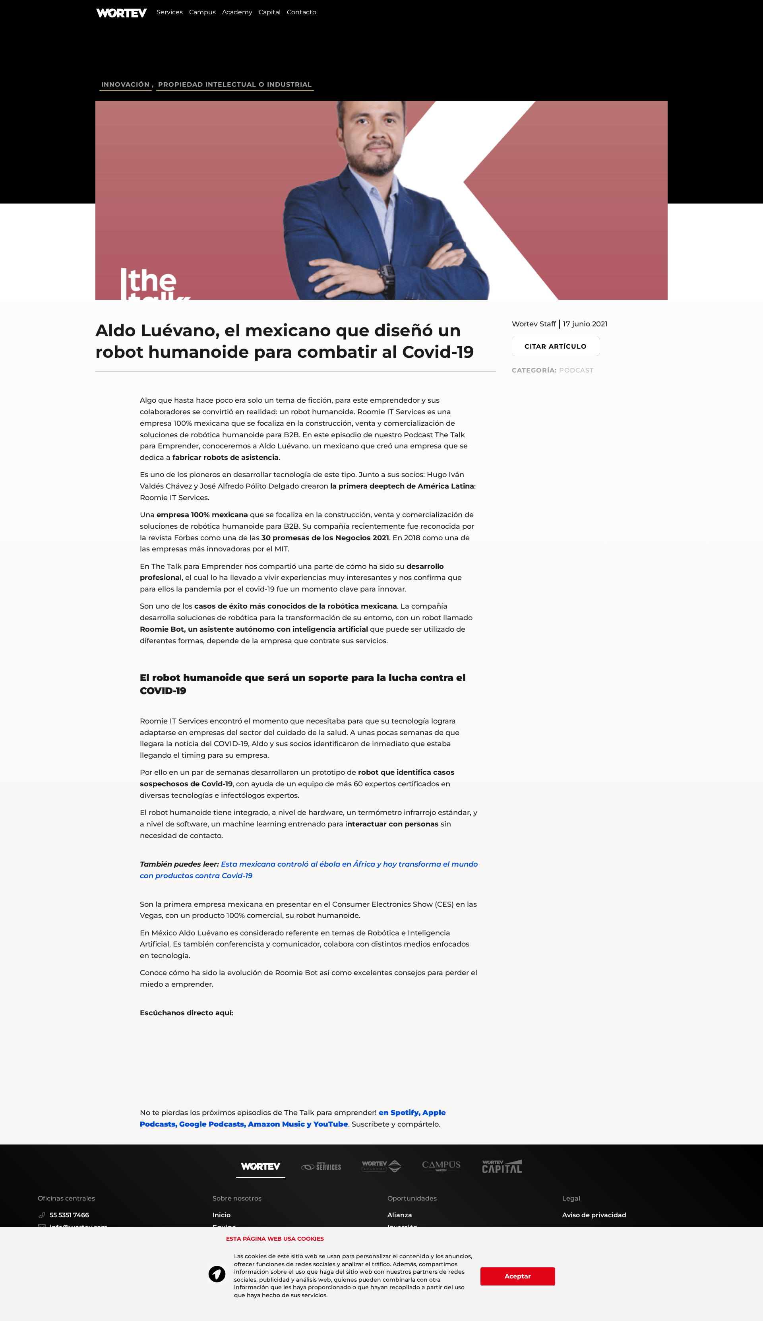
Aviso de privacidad (594, 1215)
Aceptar (518, 1276)
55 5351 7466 (69, 1215)
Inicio (221, 1215)
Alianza (399, 1215)
